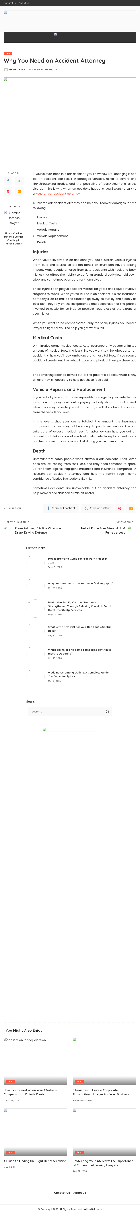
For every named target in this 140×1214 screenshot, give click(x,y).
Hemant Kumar (17, 69)
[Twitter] (19, 181)
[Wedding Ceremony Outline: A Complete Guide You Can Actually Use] (35, 677)
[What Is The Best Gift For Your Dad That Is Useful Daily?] (35, 631)
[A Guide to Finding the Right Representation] (35, 1132)
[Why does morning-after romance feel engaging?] (35, 586)
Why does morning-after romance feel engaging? (81, 583)
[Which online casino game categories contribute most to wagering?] (35, 654)
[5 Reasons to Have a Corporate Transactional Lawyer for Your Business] (104, 1061)
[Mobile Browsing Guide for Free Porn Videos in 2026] (35, 563)
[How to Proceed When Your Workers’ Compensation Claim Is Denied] (35, 1061)
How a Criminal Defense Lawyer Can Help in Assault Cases (13, 238)
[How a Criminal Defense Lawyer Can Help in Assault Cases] (13, 220)
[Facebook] (8, 181)
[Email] (19, 191)
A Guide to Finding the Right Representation (35, 1161)
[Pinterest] (8, 191)
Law (8, 53)
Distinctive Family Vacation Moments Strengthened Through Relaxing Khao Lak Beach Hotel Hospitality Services (80, 606)
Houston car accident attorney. (57, 193)
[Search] (130, 37)
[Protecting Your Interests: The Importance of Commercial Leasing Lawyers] (104, 1132)
